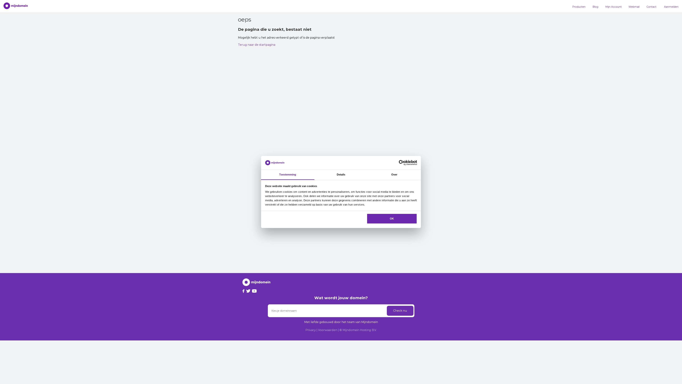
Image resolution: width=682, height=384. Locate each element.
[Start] (14, 6)
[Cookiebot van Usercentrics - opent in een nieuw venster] (401, 163)
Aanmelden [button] (671, 6)
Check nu (400, 310)
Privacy (310, 330)
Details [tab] (341, 174)
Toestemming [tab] (287, 174)
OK (392, 218)
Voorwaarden (327, 330)
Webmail (634, 6)
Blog (595, 6)
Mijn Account (613, 6)
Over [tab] (394, 174)
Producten (579, 6)
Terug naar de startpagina (256, 44)
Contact (651, 6)
